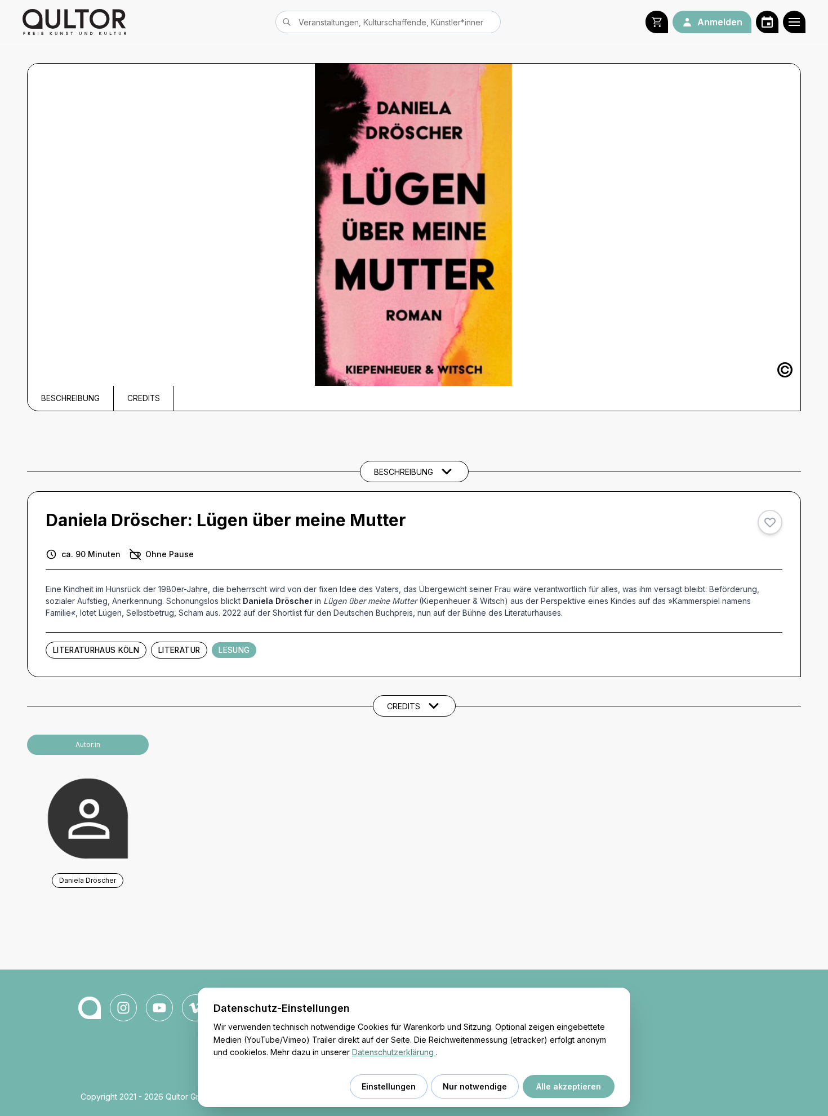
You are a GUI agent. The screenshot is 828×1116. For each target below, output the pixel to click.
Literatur (179, 650)
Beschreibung (70, 398)
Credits (143, 398)
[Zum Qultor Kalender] (767, 22)
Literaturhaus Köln (96, 650)
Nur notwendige (475, 1086)
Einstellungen (389, 1086)
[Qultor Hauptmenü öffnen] (794, 22)
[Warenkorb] (657, 22)
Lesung (234, 650)
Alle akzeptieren (568, 1086)
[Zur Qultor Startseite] (74, 22)
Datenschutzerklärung (394, 1052)
